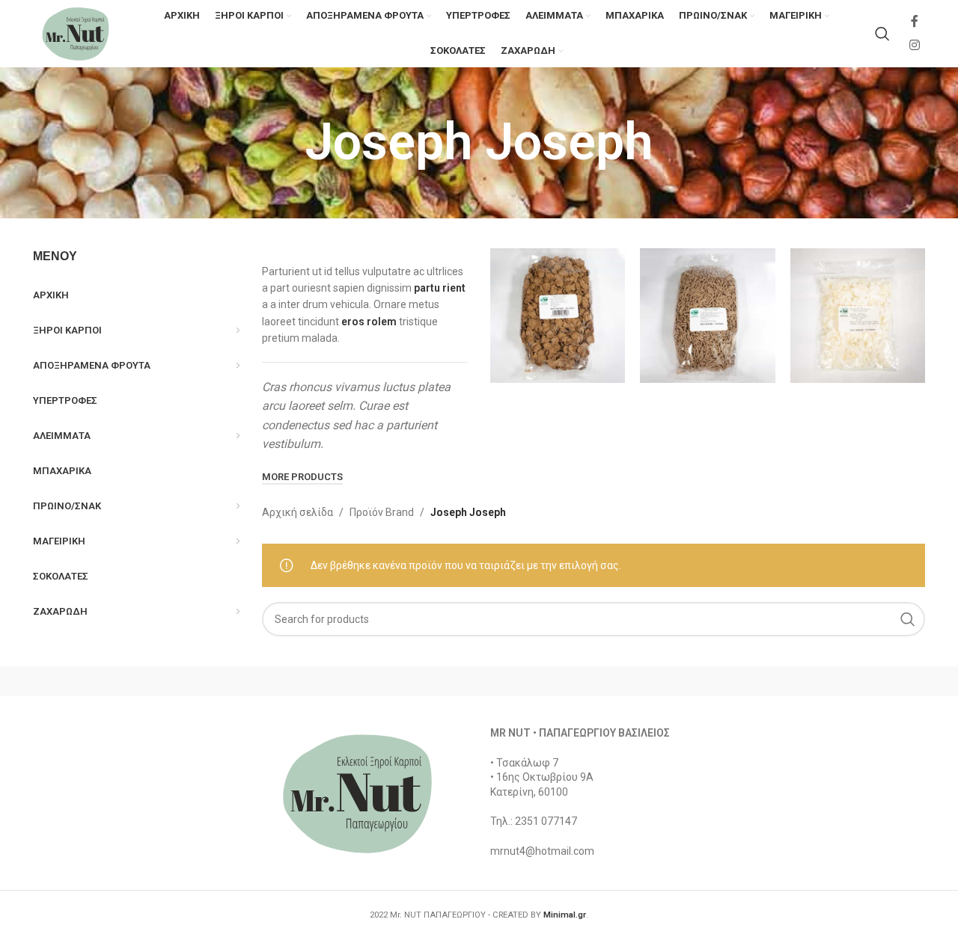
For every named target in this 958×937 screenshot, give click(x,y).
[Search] (882, 34)
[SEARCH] (908, 619)
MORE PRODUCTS (302, 476)
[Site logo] (75, 33)
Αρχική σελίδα (297, 512)
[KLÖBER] (479, 681)
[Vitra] (96, 681)
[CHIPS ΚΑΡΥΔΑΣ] (857, 315)
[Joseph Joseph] (606, 681)
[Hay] (733, 681)
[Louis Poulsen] (351, 681)
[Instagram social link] (915, 45)
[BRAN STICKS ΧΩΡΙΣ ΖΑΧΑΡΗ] (707, 315)
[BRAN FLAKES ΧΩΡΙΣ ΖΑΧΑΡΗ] (557, 315)
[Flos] (861, 681)
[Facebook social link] (915, 22)
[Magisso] (223, 681)
